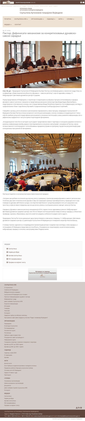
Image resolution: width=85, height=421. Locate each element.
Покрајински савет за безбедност (14, 337)
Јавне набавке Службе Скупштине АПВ (15, 388)
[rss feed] (79, 408)
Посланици (7, 333)
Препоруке (7, 375)
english (55, 6)
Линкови (7, 310)
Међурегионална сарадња (12, 292)
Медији (7, 24)
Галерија (7, 308)
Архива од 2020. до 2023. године (13, 346)
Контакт (18, 24)
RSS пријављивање (14, 259)
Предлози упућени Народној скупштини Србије (18, 368)
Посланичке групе (9, 330)
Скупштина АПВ (20, 19)
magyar (24, 6)
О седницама (8, 355)
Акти (60, 19)
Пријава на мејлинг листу (17, 262)
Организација (36, 19)
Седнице (50, 19)
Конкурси (7, 313)
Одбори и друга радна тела (12, 335)
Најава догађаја (13, 252)
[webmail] (83, 2)
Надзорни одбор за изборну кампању (15, 315)
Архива (6, 357)
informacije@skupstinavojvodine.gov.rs (68, 416)
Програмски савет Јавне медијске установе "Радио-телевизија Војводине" (26, 317)
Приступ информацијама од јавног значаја (17, 297)
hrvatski (36, 6)
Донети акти (8, 363)
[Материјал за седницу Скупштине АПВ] (42, 274)
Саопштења (12, 249)
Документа (7, 385)
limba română (44, 6)
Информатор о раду (10, 299)
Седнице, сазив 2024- (10, 353)
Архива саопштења (15, 255)
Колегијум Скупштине (10, 326)
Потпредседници (9, 328)
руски (50, 6)
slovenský (30, 6)
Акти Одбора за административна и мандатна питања (20, 365)
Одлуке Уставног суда (10, 372)
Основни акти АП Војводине (12, 370)
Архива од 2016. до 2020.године (13, 344)
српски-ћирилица (7, 6)
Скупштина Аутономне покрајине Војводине (41, 11)
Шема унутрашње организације (13, 383)
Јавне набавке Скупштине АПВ (13, 301)
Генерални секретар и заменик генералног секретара (20, 342)
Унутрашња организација (12, 381)
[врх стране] (81, 408)
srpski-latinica (17, 6)
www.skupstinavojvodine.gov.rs (43, 416)
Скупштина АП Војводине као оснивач (15, 294)
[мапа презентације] (77, 408)
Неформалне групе (10, 340)
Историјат (7, 306)
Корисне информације (11, 304)
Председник (7, 323)
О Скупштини (8, 287)
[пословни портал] (81, 2)
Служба (70, 19)
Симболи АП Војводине (11, 290)
